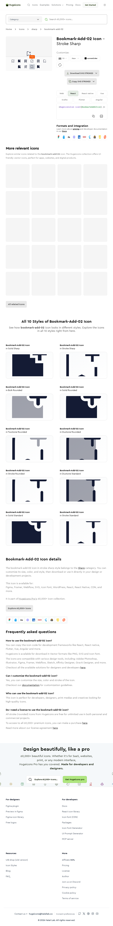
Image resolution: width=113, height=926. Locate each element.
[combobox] (25, 19)
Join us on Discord (71, 881)
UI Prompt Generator (72, 833)
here (82, 667)
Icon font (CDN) (70, 817)
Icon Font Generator (72, 828)
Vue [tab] (102, 93)
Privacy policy (69, 887)
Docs (64, 131)
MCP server (67, 839)
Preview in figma (14, 811)
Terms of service (70, 898)
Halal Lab (50, 920)
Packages (66, 822)
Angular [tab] (99, 99)
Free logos (11, 822)
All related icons (16, 304)
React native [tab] (87, 93)
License (66, 870)
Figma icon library (15, 817)
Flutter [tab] (82, 99)
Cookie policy (69, 892)
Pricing (65, 865)
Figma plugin (12, 806)
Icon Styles (11, 865)
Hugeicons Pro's (28, 599)
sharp (34, 29)
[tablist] (82, 96)
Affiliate (68, 859)
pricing (76, 129)
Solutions (56, 4)
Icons (21, 29)
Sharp (81, 568)
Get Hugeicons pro (74, 779)
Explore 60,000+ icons (19, 608)
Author (65, 876)
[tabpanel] (82, 111)
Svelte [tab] (65, 99)
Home (9, 29)
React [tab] (73, 93)
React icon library (71, 811)
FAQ (8, 876)
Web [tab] (62, 93)
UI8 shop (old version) (17, 859)
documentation (31, 685)
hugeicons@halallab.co (41, 913)
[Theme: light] (104, 4)
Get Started (90, 5)
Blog (8, 870)
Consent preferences (65, 914)
